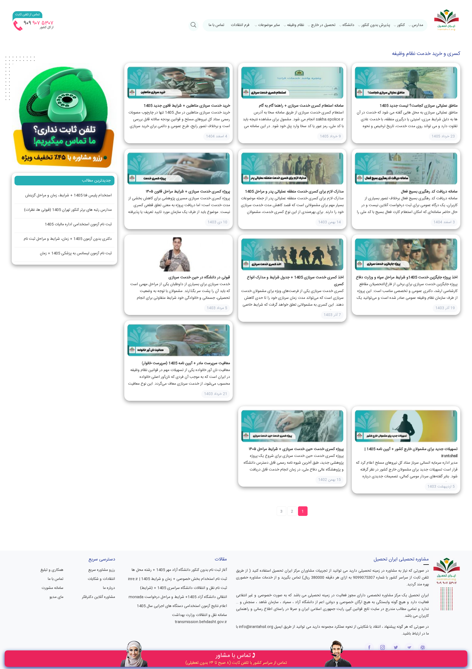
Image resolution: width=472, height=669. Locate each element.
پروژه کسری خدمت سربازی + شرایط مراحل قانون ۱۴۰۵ (188, 191)
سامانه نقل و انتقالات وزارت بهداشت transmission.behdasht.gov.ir (199, 618)
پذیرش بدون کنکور (375, 25)
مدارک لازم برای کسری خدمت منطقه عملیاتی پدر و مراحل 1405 (294, 191)
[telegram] (409, 647)
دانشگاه (348, 25)
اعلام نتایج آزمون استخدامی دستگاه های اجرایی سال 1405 (182, 606)
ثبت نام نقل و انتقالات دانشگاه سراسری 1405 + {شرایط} (183, 588)
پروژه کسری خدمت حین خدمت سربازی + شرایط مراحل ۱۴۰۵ (296, 449)
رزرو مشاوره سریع (101, 570)
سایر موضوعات (269, 25)
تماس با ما (216, 25)
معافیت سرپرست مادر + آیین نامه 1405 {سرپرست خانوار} (186, 363)
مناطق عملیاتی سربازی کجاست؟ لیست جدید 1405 (419, 106)
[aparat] (422, 647)
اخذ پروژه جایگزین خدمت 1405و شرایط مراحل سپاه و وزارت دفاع (407, 277)
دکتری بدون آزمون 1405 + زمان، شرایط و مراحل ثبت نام (68, 239)
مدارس (417, 25)
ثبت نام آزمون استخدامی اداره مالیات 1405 (78, 224)
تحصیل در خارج (323, 25)
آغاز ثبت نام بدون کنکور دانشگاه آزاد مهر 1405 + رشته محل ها (179, 570)
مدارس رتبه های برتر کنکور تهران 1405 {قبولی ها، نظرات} (68, 210)
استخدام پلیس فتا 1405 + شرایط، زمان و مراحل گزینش (68, 195)
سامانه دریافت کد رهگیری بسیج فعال (429, 191)
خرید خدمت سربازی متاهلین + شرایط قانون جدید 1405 (187, 106)
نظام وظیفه (295, 25)
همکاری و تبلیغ (51, 570)
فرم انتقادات (240, 25)
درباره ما (109, 588)
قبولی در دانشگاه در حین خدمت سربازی (199, 277)
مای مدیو (56, 597)
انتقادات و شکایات (101, 579)
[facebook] (369, 647)
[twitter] (396, 647)
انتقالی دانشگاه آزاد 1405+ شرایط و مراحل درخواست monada (178, 597)
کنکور (401, 25)
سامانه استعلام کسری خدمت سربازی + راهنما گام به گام (301, 106)
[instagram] (382, 647)
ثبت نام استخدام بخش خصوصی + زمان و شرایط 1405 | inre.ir (177, 579)
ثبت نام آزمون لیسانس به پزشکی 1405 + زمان (76, 253)
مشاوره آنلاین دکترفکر (98, 597)
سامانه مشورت (52, 588)
